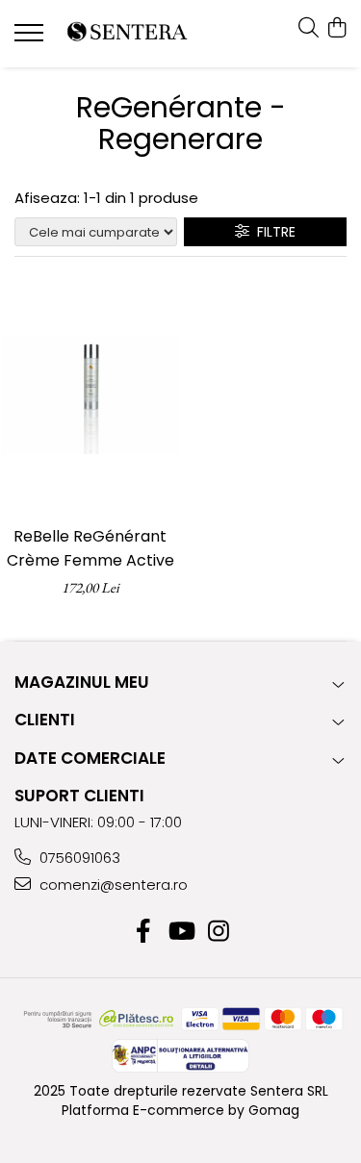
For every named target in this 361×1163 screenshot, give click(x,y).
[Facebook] (143, 932)
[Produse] (31, 38)
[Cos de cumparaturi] (336, 28)
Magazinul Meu (81, 682)
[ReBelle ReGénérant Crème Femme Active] (90, 395)
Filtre (272, 231)
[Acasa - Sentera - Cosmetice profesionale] (127, 34)
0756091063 (78, 857)
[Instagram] (218, 932)
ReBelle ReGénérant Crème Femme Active (90, 548)
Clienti (44, 719)
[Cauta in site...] (308, 28)
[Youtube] (180, 932)
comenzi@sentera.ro (112, 884)
